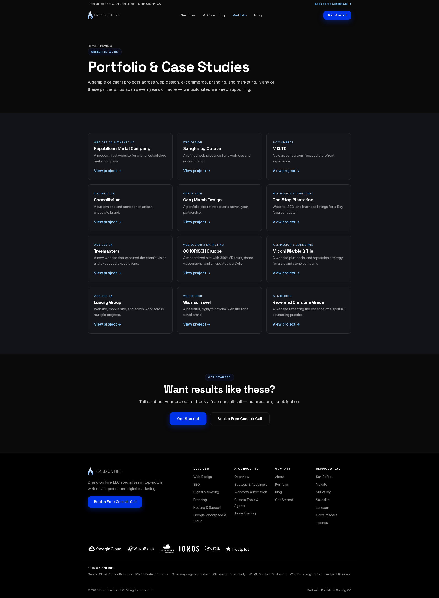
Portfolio (240, 15)
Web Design (202, 477)
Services (188, 15)
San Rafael (324, 477)
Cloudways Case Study (229, 574)
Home (92, 46)
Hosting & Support (207, 507)
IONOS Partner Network (151, 574)
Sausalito (323, 500)
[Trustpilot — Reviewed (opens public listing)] (237, 549)
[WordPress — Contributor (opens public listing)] (140, 549)
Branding (200, 500)
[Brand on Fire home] (103, 15)
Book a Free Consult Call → (333, 3)
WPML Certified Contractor (268, 574)
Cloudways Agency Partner (191, 574)
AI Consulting (214, 15)
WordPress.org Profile (305, 574)
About (279, 477)
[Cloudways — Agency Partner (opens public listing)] (167, 548)
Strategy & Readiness (250, 484)
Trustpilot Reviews (337, 574)
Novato (321, 484)
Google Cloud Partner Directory (110, 574)
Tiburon (322, 523)
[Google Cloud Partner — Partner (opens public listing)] (105, 549)
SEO (196, 484)
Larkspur (322, 507)
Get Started (337, 15)
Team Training (245, 513)
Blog (258, 15)
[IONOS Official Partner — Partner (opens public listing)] (189, 549)
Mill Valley (323, 492)
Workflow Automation (250, 492)
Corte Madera (326, 515)
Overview (241, 477)
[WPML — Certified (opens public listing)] (212, 549)
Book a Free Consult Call (240, 418)
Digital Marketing (206, 492)
